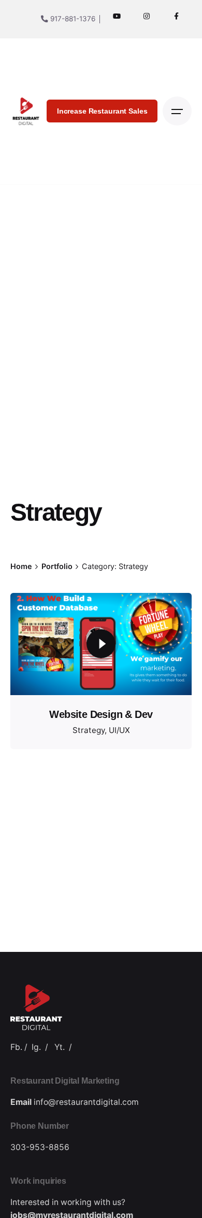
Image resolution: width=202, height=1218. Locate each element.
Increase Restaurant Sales (102, 111)
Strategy (89, 730)
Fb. (16, 1047)
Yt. (59, 1047)
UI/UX (119, 730)
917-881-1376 (71, 19)
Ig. (36, 1047)
